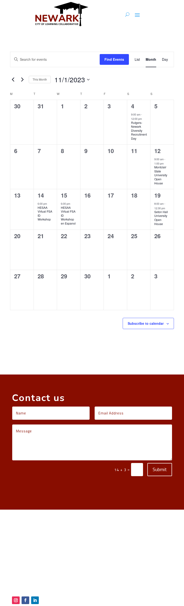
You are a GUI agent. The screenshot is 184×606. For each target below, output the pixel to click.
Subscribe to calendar (146, 323)
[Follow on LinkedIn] (35, 600)
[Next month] (22, 80)
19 (157, 195)
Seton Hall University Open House (161, 218)
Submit (160, 469)
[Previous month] (13, 80)
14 (41, 195)
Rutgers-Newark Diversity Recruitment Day (139, 130)
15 (64, 195)
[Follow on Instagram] (16, 600)
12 (157, 151)
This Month (40, 79)
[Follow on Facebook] (25, 600)
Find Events (114, 59)
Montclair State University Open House (160, 175)
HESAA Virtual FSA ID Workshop (45, 213)
